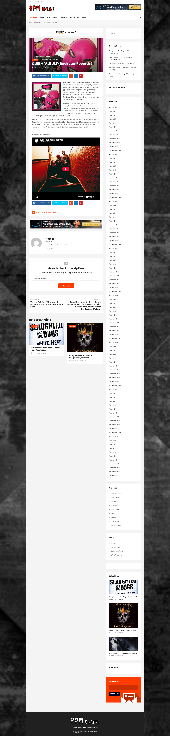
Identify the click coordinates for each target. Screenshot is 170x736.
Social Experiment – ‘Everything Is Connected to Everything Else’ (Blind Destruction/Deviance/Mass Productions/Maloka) (84, 305)
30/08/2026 (36, 353)
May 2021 (112, 354)
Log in (113, 543)
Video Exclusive (116, 525)
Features (63, 17)
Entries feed (115, 547)
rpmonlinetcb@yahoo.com (37, 1)
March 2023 (113, 268)
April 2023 (112, 264)
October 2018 (114, 475)
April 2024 (112, 217)
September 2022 (115, 291)
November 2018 (114, 472)
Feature (114, 502)
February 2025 (114, 178)
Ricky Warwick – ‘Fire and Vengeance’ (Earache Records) (82, 356)
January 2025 (114, 182)
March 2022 (113, 315)
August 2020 (113, 389)
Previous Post (36, 299)
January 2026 (114, 135)
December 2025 (114, 139)
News (42, 17)
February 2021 (114, 366)
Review (36, 22)
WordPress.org (116, 555)
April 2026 (112, 123)
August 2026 (113, 107)
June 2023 (112, 256)
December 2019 (114, 421)
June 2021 (112, 350)
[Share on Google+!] (71, 76)
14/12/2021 (44, 67)
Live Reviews (52, 17)
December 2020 (114, 374)
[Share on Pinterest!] (81, 76)
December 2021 (114, 327)
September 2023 (115, 244)
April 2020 (112, 405)
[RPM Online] (42, 8)
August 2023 (113, 248)
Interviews (74, 17)
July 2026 (112, 111)
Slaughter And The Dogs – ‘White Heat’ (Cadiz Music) (45, 349)
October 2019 (114, 428)
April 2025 (112, 170)
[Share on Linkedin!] (76, 76)
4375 (54, 241)
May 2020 (112, 401)
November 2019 (114, 425)
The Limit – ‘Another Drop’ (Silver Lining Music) (121, 75)
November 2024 (114, 189)
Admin (36, 67)
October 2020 (114, 381)
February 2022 (114, 319)
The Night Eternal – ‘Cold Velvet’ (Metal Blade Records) (123, 69)
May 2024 (112, 213)
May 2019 (112, 448)
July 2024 (112, 205)
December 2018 (114, 468)
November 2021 (114, 331)
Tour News (115, 521)
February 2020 (114, 413)
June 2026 (112, 115)
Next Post (97, 299)
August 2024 (113, 201)
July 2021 (112, 346)
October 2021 (114, 334)
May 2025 (112, 166)
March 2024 (113, 221)
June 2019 (112, 444)
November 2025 (114, 142)
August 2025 (113, 154)
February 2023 (114, 272)
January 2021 (114, 370)
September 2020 (115, 385)
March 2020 (113, 409)
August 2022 (113, 295)
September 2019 (115, 432)
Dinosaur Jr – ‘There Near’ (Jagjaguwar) (121, 63)
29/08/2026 (74, 361)
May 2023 (112, 260)
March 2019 (113, 456)
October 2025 (114, 146)
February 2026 (114, 131)
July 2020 (112, 393)
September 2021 (115, 338)
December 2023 (114, 233)
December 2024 (114, 186)
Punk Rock (52, 212)
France (46, 212)
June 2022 (112, 303)
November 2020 (114, 378)
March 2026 (113, 127)
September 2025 (115, 150)
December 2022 (114, 280)
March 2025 (113, 174)
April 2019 (112, 452)
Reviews (33, 17)
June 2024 (112, 209)
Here (36, 131)
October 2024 (114, 193)
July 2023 (112, 252)
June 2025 (112, 162)
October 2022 (114, 287)
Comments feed (117, 551)
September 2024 (115, 197)
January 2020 (114, 417)
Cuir (42, 212)
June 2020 (112, 397)
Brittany (38, 212)
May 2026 (112, 119)
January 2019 (114, 464)
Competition (115, 498)
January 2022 (114, 323)
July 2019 (112, 440)
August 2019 (113, 436)
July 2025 (112, 158)
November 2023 (114, 236)
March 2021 (113, 362)
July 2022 (112, 299)
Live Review (115, 509)
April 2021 (112, 358)
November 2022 (114, 284)
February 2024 (114, 225)
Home (30, 22)
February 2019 (114, 460)
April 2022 (112, 311)
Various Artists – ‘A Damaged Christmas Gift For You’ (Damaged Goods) (46, 304)
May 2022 (112, 307)
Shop (84, 17)
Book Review (116, 494)
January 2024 (114, 229)
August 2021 (113, 342)
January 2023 (114, 276)
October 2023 (114, 240)
